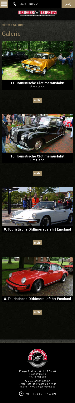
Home (6, 24)
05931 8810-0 (29, 4)
